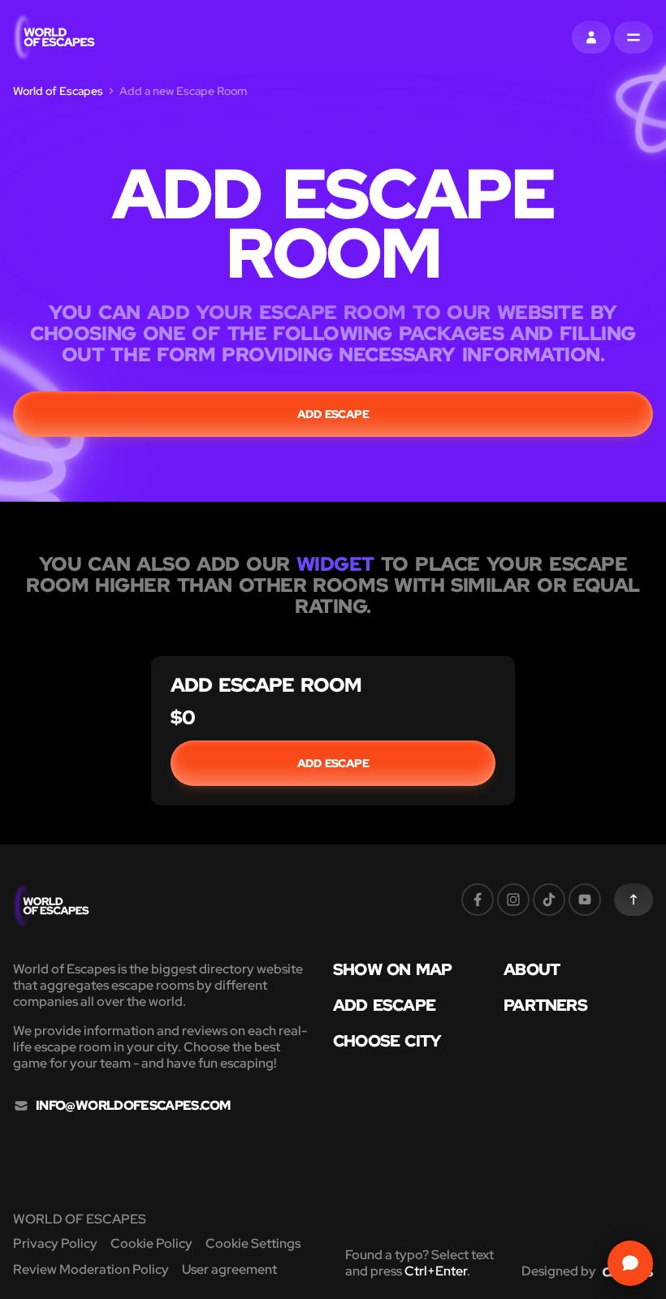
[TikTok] (549, 899)
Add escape (333, 414)
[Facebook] (477, 899)
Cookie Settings (253, 1243)
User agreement (229, 1269)
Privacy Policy (55, 1243)
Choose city (387, 1041)
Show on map (392, 969)
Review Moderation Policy (91, 1269)
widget (335, 563)
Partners (545, 1005)
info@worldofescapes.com (133, 1106)
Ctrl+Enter (435, 1271)
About (532, 969)
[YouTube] (585, 899)
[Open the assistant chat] (630, 1263)
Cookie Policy (151, 1243)
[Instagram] (513, 899)
